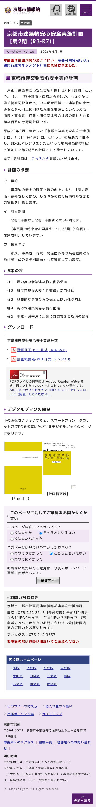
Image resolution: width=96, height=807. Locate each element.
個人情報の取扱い (59, 706)
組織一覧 (45, 742)
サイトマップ (52, 714)
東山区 (18, 676)
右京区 (18, 684)
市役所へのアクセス (19, 742)
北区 (16, 668)
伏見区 (52, 684)
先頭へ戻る (82, 800)
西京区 (35, 684)
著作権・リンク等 (20, 714)
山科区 (35, 676)
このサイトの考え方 (22, 706)
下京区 (52, 676)
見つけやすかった (28, 553)
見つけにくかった (28, 559)
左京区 (48, 668)
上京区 (32, 668)
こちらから (40, 158)
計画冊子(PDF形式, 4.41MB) (42, 350)
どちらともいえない (59, 532)
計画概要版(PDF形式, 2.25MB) (44, 359)
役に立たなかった (28, 538)
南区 (67, 676)
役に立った (23, 532)
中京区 (65, 668)
